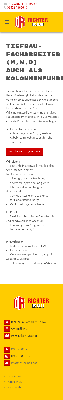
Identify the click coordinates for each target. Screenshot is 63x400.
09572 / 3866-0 (17, 7)
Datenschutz (14, 382)
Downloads (14, 387)
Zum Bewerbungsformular (25, 151)
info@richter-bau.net (24, 4)
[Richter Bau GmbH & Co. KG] (31, 22)
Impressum (14, 376)
